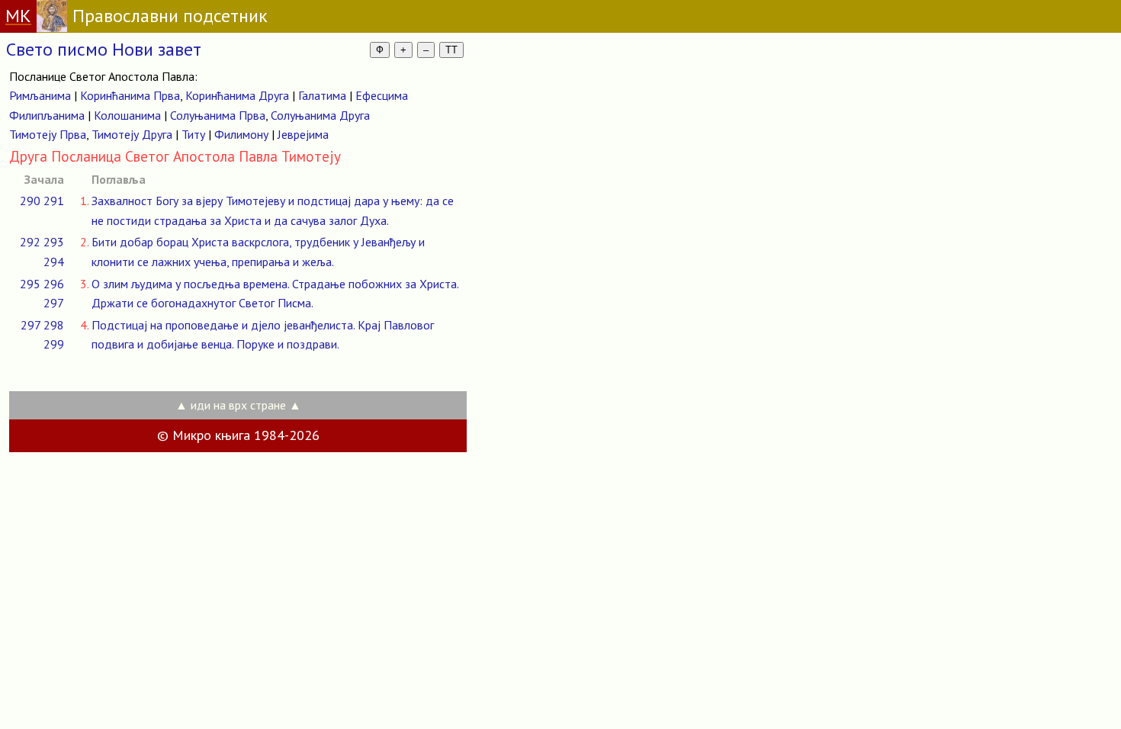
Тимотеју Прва (47, 134)
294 (53, 261)
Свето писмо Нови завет (103, 49)
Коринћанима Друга (237, 95)
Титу (193, 134)
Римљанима (40, 95)
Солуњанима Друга (320, 115)
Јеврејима (303, 134)
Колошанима (127, 115)
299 (53, 344)
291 (53, 200)
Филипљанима (47, 115)
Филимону (241, 134)
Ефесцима (381, 95)
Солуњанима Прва (217, 115)
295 (30, 283)
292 (30, 241)
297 (53, 302)
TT (451, 50)
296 (53, 283)
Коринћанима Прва (130, 95)
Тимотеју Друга (132, 134)
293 (53, 241)
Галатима (322, 95)
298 (53, 324)
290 (30, 200)
